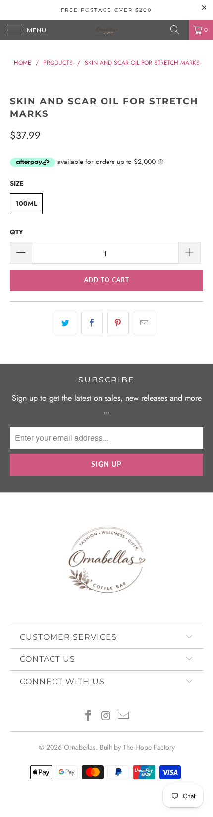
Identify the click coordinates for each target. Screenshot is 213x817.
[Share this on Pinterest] (118, 323)
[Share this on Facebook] (92, 323)
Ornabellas (80, 747)
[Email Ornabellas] (123, 717)
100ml (26, 203)
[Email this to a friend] (144, 323)
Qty (16, 232)
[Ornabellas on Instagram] (106, 717)
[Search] (178, 29)
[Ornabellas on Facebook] (88, 717)
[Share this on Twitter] (65, 323)
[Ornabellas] (106, 30)
